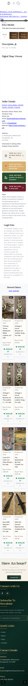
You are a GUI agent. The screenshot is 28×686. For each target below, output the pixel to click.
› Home (3, 632)
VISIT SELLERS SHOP (13, 105)
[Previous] (3, 682)
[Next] (25, 682)
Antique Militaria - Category (13, 17)
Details (4, 36)
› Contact (3, 643)
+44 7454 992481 (6, 679)
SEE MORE (14, 291)
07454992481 (12, 123)
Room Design (23, 35)
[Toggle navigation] (14, 3)
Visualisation (14, 35)
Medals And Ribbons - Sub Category (13, 13)
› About (3, 636)
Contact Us (14, 577)
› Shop (2, 639)
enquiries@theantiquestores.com (12, 671)
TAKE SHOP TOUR (11, 107)
